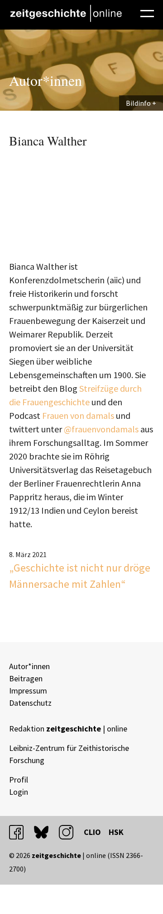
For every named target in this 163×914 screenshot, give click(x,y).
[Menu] (147, 12)
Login (18, 792)
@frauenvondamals (102, 429)
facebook (20, 832)
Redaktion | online (68, 728)
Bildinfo (138, 103)
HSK (116, 832)
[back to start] (65, 13)
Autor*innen (29, 666)
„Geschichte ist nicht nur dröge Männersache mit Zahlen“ (79, 576)
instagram (70, 832)
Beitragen (26, 678)
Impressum (28, 690)
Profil (18, 779)
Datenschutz (30, 703)
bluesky (45, 832)
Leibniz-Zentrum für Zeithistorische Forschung (69, 754)
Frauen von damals (78, 415)
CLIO (92, 832)
